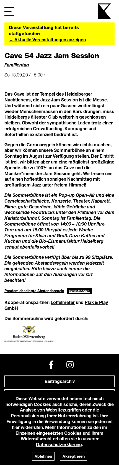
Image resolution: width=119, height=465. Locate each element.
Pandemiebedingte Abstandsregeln (34, 291)
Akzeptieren (74, 456)
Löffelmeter (63, 302)
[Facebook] (51, 365)
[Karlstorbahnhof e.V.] (105, 11)
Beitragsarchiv (60, 381)
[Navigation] (9, 11)
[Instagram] (70, 365)
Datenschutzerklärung (59, 444)
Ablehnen (43, 456)
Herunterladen (79, 291)
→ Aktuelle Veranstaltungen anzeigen (47, 39)
